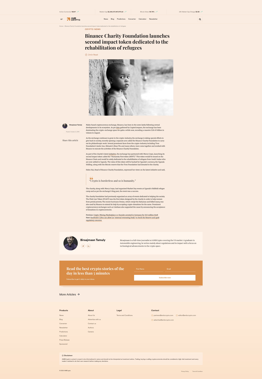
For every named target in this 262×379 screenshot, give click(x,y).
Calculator (142, 19)
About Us (91, 315)
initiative (112, 154)
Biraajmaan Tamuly (75, 125)
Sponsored (63, 344)
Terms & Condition (197, 371)
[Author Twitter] (83, 246)
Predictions (121, 19)
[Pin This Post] (73, 145)
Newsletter (153, 19)
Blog (112, 19)
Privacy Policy (185, 371)
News (106, 19)
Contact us (92, 324)
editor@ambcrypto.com (187, 315)
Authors (91, 328)
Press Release (64, 340)
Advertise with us (94, 319)
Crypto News (93, 29)
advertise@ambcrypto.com (164, 320)
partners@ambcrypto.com (163, 315)
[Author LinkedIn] (89, 246)
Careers (91, 332)
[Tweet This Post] (69, 145)
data (118, 127)
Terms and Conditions (125, 315)
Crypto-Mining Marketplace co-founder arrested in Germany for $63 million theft (126, 215)
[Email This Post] (78, 145)
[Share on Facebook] (64, 145)
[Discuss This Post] (64, 150)
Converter (132, 19)
